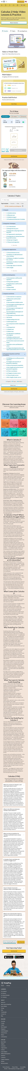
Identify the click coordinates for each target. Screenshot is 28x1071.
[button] (14, 785)
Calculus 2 (6, 116)
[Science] (10, 5)
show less (15, 245)
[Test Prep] (18, 5)
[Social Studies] (14, 5)
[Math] (2, 5)
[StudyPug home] (6, 983)
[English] (6, 5)
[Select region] (26, 2)
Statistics (24, 116)
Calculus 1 (15, 116)
